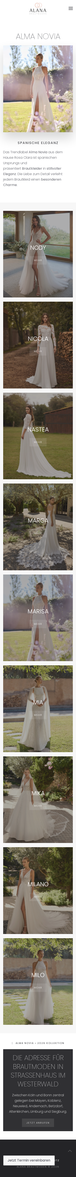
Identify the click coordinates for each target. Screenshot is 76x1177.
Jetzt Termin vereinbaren (29, 1160)
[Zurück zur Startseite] (38, 8)
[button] (71, 8)
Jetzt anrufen (38, 1122)
